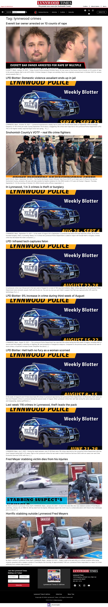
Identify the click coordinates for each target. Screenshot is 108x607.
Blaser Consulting (58, 600)
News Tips (71, 594)
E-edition (85, 6)
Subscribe (71, 12)
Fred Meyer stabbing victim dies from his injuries (37, 459)
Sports (104, 6)
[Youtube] (89, 13)
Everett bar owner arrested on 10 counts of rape (36, 23)
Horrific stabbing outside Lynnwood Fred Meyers (37, 513)
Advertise (54, 12)
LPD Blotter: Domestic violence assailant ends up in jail (41, 78)
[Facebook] (85, 10)
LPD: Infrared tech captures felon (27, 241)
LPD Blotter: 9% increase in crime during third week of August (45, 295)
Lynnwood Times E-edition (42, 594)
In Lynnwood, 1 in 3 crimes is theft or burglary (35, 187)
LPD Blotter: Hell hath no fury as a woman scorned (38, 350)
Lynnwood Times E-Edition (54, 584)
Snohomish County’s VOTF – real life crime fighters (38, 132)
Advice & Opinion (95, 6)
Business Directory (43, 12)
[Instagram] (92, 10)
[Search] (26, 12)
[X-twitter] (89, 10)
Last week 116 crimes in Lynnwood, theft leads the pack (41, 404)
